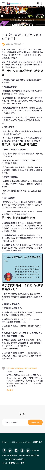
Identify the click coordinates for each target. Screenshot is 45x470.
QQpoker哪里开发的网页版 (28, 455)
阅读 (11, 390)
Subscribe (35, 422)
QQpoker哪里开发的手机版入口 (14, 459)
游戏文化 (24, 17)
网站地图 (35, 450)
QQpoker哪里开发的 (34, 442)
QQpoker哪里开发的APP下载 (13, 463)
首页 (15, 17)
